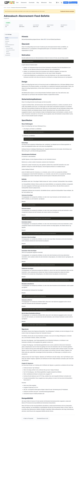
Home (5, 7)
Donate (65, 2)
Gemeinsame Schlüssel (10, 49)
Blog (38, 2)
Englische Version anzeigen (67, 11)
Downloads (31, 2)
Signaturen (8, 53)
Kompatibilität (7, 55)
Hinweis (6, 37)
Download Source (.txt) (42, 418)
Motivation (7, 41)
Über (17, 2)
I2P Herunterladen (73, 2)
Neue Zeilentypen (9, 48)
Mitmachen (44, 2)
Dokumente (24, 2)
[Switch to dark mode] (61, 2)
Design (6, 42)
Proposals (9, 7)
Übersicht (7, 39)
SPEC (45, 39)
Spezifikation (7, 46)
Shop (50, 2)
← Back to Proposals (28, 418)
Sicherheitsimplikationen (9, 44)
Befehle (7, 51)
